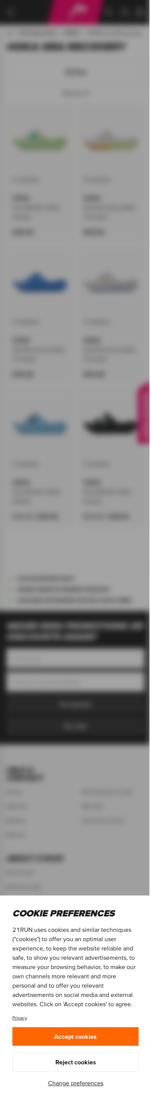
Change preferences (75, 1082)
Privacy (19, 1017)
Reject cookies (75, 1062)
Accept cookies (75, 1036)
